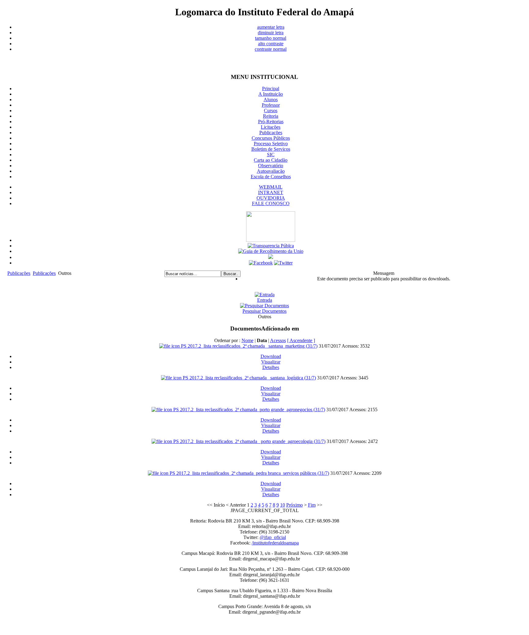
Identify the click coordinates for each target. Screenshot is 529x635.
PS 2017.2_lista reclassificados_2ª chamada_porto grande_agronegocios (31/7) (249, 409)
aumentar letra (270, 27)
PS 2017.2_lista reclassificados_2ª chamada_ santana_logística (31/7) (249, 377)
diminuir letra (270, 32)
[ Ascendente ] (301, 340)
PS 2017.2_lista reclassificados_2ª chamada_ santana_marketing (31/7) (249, 346)
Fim (312, 505)
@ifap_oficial (273, 537)
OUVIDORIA (271, 198)
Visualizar (270, 361)
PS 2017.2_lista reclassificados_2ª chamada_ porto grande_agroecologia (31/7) (249, 441)
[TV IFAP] (270, 257)
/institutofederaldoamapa (275, 542)
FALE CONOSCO (271, 203)
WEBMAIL (271, 187)
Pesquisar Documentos (264, 311)
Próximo (294, 505)
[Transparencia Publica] (271, 245)
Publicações (18, 273)
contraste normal (271, 49)
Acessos (278, 340)
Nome (247, 340)
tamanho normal (270, 38)
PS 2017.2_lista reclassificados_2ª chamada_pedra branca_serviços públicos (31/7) (249, 473)
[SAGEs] (270, 240)
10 (282, 505)
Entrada (264, 300)
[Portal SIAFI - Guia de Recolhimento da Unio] (270, 251)
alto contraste (270, 43)
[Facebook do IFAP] (261, 262)
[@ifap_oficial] (283, 262)
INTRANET (270, 192)
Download (271, 356)
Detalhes (270, 367)
